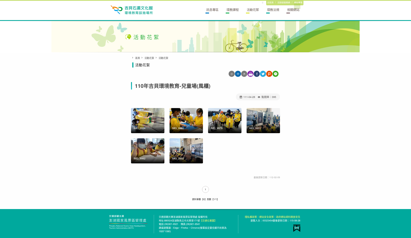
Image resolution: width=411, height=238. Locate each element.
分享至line (275, 74)
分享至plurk (269, 74)
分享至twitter (263, 74)
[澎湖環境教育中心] (131, 9)
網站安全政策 (266, 216)
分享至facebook (257, 74)
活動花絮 (149, 58)
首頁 (137, 58)
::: (262, 2)
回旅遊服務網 (284, 2)
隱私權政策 (251, 216)
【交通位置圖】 (208, 220)
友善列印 (250, 74)
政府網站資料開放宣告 (288, 216)
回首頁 (270, 2)
